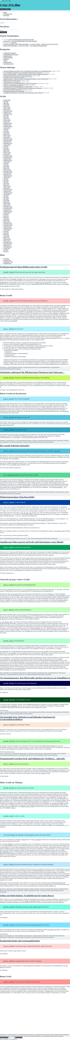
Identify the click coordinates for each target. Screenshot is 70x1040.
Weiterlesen (4, 917)
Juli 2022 (5, 163)
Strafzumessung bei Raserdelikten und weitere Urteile (17, 86)
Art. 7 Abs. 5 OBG (32, 907)
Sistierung (21, 674)
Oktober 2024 (7, 124)
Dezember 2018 (7, 223)
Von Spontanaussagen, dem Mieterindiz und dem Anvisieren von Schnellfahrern (35, 678)
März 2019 (6, 220)
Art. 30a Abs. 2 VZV (44, 773)
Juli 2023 (5, 146)
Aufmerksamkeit (63, 889)
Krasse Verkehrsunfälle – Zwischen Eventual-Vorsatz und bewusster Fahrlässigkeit (25, 74)
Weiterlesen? (4, 710)
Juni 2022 (6, 165)
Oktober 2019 (7, 209)
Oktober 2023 (7, 141)
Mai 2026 (6, 103)
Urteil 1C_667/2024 (8, 451)
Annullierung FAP (42, 672)
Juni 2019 (6, 216)
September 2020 (7, 192)
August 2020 (6, 194)
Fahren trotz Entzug (5, 1036)
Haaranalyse (3, 674)
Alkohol (34, 672)
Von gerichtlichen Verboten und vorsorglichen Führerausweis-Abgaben (22, 72)
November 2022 (7, 157)
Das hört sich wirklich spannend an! (11, 467)
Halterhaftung (11, 937)
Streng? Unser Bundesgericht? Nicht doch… (13, 390)
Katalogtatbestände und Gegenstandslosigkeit (20, 941)
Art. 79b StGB (13, 321)
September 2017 (7, 246)
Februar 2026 (7, 107)
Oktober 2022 (7, 158)
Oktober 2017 (7, 245)
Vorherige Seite (4, 1037)
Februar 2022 (7, 169)
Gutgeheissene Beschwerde (10, 54)
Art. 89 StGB (7, 311)
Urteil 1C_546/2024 (8, 961)
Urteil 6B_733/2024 (8, 272)
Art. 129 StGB (23, 486)
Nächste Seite (18, 1037)
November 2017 (7, 243)
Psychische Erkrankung (16, 442)
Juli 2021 (5, 179)
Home (5, 12)
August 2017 (6, 248)
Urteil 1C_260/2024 (8, 864)
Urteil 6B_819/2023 (8, 377)
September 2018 (7, 228)
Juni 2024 (6, 131)
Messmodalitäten (57, 712)
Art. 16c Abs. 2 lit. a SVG (29, 513)
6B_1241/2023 (19, 835)
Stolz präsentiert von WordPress (8, 1039)
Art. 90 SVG (54, 509)
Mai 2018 (6, 234)
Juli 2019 (5, 214)
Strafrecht (6, 59)
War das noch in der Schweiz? (50, 44)
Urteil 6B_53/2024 (8, 816)
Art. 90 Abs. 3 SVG (6, 277)
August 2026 (6, 100)
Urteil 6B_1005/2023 (9, 700)
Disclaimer (6, 15)
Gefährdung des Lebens (62, 492)
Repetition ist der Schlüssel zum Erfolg (13, 77)
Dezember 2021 (7, 171)
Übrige (5, 60)
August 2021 (6, 177)
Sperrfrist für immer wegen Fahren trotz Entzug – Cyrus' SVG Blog (21, 44)
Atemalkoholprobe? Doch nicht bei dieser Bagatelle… (18, 75)
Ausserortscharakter (63, 1034)
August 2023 (6, 145)
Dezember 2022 (7, 155)
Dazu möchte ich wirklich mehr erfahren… (13, 289)
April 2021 (6, 183)
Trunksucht (14, 42)
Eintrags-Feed (7, 260)
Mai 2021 (6, 182)
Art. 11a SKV (12, 653)
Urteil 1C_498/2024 (8, 547)
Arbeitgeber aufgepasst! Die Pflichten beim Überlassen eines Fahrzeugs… (23, 88)
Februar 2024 (7, 135)
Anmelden (6, 258)
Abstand (56, 889)
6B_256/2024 (30, 835)
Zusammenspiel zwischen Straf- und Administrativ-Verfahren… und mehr (32, 758)
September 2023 (7, 143)
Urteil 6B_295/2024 (8, 683)
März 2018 (6, 237)
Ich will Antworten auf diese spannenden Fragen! (14, 535)
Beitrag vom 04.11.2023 (27, 806)
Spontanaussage (13, 713)
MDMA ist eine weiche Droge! (11, 80)
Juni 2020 (6, 197)
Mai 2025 (6, 117)
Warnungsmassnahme (37, 538)
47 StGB (65, 284)
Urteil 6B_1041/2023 (13, 475)
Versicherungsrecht (8, 64)
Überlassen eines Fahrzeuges (31, 442)
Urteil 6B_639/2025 (8, 430)
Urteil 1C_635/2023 (8, 982)
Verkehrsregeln (7, 62)
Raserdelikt (47, 367)
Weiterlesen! (4, 692)
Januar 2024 (6, 137)
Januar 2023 (6, 154)
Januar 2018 (6, 240)
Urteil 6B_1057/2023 (9, 741)
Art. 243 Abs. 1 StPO (16, 797)
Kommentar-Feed (8, 262)
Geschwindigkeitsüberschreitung (37, 712)
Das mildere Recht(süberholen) (38, 45)
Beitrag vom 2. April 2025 (10, 706)
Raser (28, 538)
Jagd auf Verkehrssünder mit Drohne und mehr (21, 39)
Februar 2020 (7, 203)
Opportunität (45, 1036)
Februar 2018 (7, 239)
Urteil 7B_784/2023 (8, 417)
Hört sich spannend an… (8, 573)
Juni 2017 (6, 251)
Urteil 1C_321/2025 (8, 399)
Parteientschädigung (12, 674)
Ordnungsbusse (19, 937)
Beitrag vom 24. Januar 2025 (43, 282)
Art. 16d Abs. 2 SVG (44, 520)
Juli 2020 (5, 196)
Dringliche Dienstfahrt (49, 492)
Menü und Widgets (5, 9)
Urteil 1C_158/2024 (8, 502)
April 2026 (6, 104)
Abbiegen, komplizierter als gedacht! (13, 85)
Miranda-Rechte (4, 713)
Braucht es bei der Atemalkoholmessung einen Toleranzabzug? (20, 83)
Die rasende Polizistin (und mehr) (12, 89)
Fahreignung (60, 440)
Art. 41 (59, 284)
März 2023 (6, 151)
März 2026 (6, 106)
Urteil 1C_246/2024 (8, 764)
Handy (37, 890)
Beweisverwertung (22, 712)
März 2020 (6, 202)
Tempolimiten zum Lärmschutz (11, 82)
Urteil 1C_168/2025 (8, 329)
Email (1, 30)
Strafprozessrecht (8, 57)
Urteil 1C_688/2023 (8, 609)
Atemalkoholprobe (53, 672)
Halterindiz (49, 712)
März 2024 (6, 134)
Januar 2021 (6, 188)
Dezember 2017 (7, 242)
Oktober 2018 (7, 226)
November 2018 (7, 225)
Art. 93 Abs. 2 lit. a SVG (18, 434)
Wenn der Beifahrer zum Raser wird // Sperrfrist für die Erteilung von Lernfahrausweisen (27, 71)
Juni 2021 (6, 180)
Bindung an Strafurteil (17, 890)
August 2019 (6, 213)
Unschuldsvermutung (30, 674)
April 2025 (6, 118)
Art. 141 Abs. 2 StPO (57, 803)
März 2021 (6, 185)
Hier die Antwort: (6, 734)
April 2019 (6, 219)
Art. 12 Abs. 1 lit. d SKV (7, 654)
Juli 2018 (5, 231)
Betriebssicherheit (51, 440)
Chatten (25, 890)
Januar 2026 (6, 109)
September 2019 (7, 211)
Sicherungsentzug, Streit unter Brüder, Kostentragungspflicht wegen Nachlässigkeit (25, 79)
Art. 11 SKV (45, 651)
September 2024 (7, 126)
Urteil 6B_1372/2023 (16, 279)
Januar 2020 (6, 205)
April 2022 (6, 166)
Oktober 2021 (7, 174)
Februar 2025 (7, 120)
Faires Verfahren (61, 753)
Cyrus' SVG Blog (10, 4)
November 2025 (7, 111)
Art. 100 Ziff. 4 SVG (15, 464)
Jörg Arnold (6, 41)
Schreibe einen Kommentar (13, 369)
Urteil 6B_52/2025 (8, 641)
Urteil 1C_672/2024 (8, 724)
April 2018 (6, 236)
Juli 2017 (5, 250)
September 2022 (7, 160)
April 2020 (6, 200)
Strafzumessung (55, 367)
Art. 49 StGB (28, 311)
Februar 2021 (7, 186)
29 (14, 1037)
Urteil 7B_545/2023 (30, 900)
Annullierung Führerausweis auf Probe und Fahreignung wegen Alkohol (23, 92)
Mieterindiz (66, 712)
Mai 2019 (6, 217)
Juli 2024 (5, 129)
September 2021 (7, 175)
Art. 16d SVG (47, 591)
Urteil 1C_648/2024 (8, 585)
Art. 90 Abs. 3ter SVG (58, 902)
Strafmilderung (35, 937)
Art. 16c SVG (23, 538)
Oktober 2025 (7, 112)
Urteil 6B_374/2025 (8, 301)
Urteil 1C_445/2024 (8, 946)
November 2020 (7, 189)
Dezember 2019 (7, 206)
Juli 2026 (5, 101)
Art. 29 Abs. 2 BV (7, 622)
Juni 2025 (6, 115)
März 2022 (6, 168)
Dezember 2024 (7, 123)
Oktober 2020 (7, 191)
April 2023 (6, 149)
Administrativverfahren (9, 53)
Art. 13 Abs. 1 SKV (47, 654)
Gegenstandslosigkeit (17, 1036)
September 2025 (7, 114)
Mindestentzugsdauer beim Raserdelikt (13, 91)
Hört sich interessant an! (7, 752)
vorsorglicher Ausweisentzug (48, 890)
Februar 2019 (7, 222)
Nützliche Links (7, 14)
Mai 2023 (6, 148)
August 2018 (6, 230)
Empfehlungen (4, 282)
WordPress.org (7, 263)
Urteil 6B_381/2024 (8, 788)
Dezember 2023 (7, 138)
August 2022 (6, 162)
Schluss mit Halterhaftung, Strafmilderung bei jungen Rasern (27, 895)
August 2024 (6, 128)
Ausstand (53, 753)
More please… (5, 776)
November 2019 (7, 208)
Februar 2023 (7, 152)
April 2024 (6, 132)
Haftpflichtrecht (7, 56)
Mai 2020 (6, 199)
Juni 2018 (6, 233)
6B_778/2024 (11, 835)
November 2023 (7, 140)
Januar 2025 (6, 121)
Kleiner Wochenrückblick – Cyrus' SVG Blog (15, 45)
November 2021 (7, 172)
